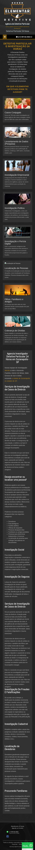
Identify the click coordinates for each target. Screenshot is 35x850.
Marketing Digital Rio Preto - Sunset (18, 846)
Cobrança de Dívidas (15, 330)
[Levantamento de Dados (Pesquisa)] (17, 133)
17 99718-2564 (13, 832)
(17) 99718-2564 (24, 37)
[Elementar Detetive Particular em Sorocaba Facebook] (8, 837)
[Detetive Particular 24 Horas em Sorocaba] (17, 12)
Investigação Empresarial (17, 175)
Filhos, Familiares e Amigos (14, 300)
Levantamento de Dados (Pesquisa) (16, 142)
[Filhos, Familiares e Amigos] (17, 291)
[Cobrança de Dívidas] (17, 322)
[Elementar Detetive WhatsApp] (27, 846)
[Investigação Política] (17, 200)
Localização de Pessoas (16, 268)
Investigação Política (14, 208)
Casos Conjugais (13, 112)
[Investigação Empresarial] (17, 167)
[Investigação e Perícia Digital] (17, 233)
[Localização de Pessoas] (12, 264)
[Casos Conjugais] (17, 104)
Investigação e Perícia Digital (15, 242)
